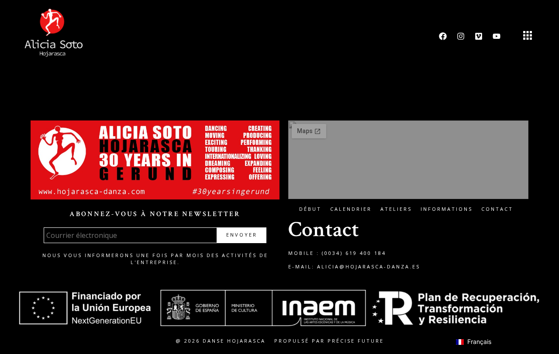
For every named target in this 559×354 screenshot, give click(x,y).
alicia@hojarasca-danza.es (368, 266)
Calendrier (351, 209)
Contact (497, 209)
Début (310, 209)
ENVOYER (241, 234)
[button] (527, 36)
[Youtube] (496, 36)
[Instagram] (461, 36)
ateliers (396, 209)
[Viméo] (479, 36)
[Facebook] (443, 36)
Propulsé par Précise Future (329, 340)
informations (447, 209)
